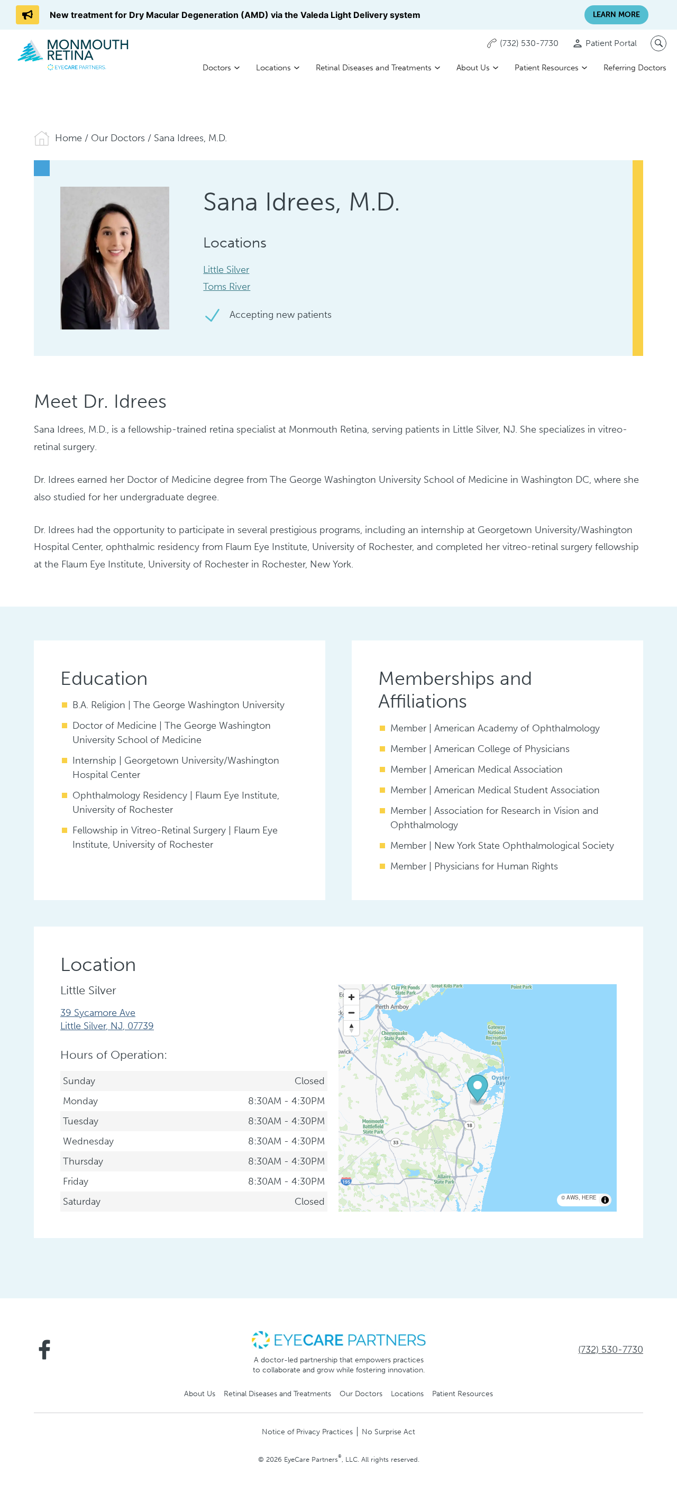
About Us (473, 67)
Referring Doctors (634, 67)
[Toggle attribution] (605, 1200)
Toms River (226, 286)
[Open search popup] (658, 43)
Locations (273, 67)
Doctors (217, 67)
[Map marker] (477, 1090)
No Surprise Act (388, 1431)
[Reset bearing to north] (351, 1028)
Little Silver (226, 270)
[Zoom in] (351, 997)
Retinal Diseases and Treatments (374, 67)
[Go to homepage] (74, 54)
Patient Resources (547, 67)
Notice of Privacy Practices (307, 1431)
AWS (572, 1197)
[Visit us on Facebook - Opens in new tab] (44, 1349)
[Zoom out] (351, 1012)
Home (68, 138)
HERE (589, 1197)
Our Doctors (118, 138)
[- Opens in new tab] (338, 1339)
